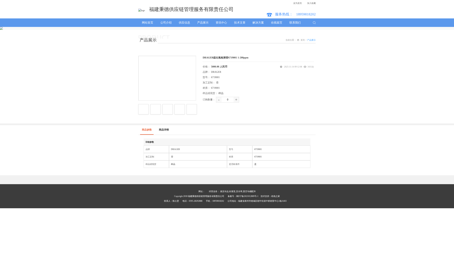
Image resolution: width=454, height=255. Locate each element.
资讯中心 (221, 22)
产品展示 (203, 22)
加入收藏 (311, 3)
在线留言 (276, 22)
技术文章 (239, 22)
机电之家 (275, 196)
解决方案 (258, 22)
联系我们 (295, 22)
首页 (303, 40)
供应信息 (184, 22)
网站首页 (147, 22)
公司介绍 (166, 22)
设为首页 (297, 3)
